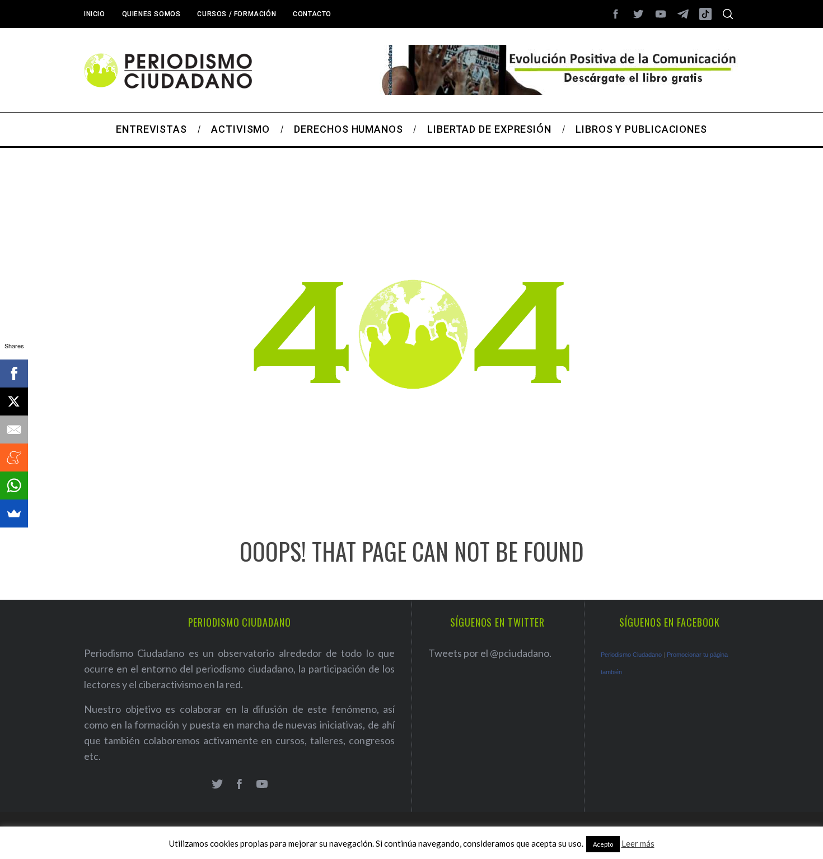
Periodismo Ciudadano (631, 654)
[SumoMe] (14, 513)
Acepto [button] (603, 844)
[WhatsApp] (14, 485)
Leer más (637, 843)
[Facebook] (14, 374)
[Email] (14, 429)
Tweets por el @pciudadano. (489, 653)
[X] (14, 402)
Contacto (312, 14)
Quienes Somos (151, 14)
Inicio (94, 14)
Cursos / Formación (236, 14)
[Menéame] (14, 457)
